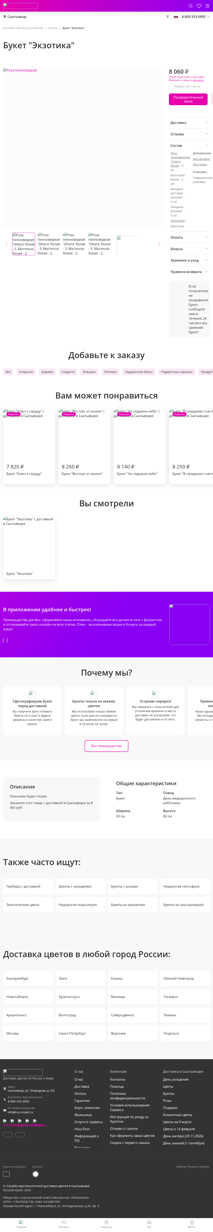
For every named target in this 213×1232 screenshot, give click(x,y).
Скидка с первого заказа (130, 1142)
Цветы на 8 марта (177, 1122)
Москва (12, 1033)
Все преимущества (106, 746)
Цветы (168, 1086)
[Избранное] (199, 5)
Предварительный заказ (188, 99)
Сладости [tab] (68, 372)
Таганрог (170, 996)
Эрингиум (178, 221)
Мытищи (118, 996)
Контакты (117, 1079)
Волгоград (67, 1015)
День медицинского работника (179, 800)
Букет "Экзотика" (19, 573)
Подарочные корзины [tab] (177, 372)
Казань (117, 978)
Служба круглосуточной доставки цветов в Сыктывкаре (47, 1186)
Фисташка (200, 164)
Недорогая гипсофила (181, 886)
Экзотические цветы (22, 904)
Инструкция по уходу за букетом (129, 1119)
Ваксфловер (201, 159)
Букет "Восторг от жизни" (82, 444)
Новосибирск (17, 996)
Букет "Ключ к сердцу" (24, 444)
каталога (198, 80)
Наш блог (82, 1129)
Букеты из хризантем (128, 904)
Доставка (81, 1086)
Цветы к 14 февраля (179, 1129)
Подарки (170, 1107)
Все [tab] (8, 372)
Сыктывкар (16, 16)
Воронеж (118, 1033)
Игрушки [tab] (89, 372)
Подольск (171, 1033)
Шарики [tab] (47, 372)
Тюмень (169, 1015)
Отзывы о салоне (124, 1128)
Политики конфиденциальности (127, 1095)
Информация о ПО (86, 1138)
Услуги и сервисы (88, 1122)
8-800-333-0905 (18, 1101)
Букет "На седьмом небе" (137, 444)
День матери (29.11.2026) (183, 1136)
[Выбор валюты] (167, 16)
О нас (78, 1079)
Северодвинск (122, 1015)
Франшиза (83, 1114)
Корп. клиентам (87, 1107)
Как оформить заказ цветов (132, 1135)
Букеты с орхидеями (75, 886)
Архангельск (16, 1015)
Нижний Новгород (178, 978)
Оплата (80, 1093)
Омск (63, 978)
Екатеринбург (17, 978)
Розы (167, 1100)
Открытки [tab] (26, 372)
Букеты (168, 1093)
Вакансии (82, 1147)
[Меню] (207, 5)
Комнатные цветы (177, 1114)
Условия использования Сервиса (130, 1107)
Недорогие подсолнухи (78, 904)
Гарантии (82, 1100)
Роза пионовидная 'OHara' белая (180, 159)
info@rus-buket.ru (20, 1112)
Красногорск (69, 996)
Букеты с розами (124, 886)
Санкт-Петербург (72, 1033)
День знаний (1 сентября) (183, 1143)
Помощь (117, 1086)
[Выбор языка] (175, 16)
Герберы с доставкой (23, 886)
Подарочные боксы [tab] (139, 372)
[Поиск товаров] (190, 5)
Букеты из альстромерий (183, 904)
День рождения (175, 1079)
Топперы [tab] (110, 372)
